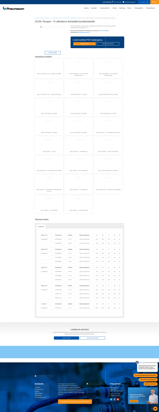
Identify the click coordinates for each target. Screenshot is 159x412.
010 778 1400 (117, 2)
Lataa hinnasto (84, 44)
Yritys (129, 8)
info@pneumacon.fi (130, 2)
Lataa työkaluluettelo (108, 44)
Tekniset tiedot (53, 53)
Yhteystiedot (150, 8)
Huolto (115, 8)
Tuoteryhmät (104, 8)
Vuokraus (122, 8)
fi (140, 2)
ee (147, 2)
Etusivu (86, 8)
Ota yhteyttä (107, 2)
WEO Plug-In (81, 18)
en (144, 2)
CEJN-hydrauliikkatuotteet (70, 18)
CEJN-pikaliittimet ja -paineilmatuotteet (51, 18)
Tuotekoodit (41, 226)
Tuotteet (94, 8)
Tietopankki (138, 8)
